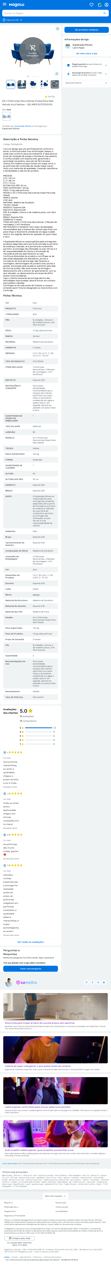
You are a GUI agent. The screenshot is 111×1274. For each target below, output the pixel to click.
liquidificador (19, 1184)
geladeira (41, 1178)
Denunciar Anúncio (73, 83)
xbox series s (75, 1180)
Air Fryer (14, 1178)
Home (6, 1257)
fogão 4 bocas (70, 1184)
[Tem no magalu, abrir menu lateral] (4, 4)
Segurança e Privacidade (14, 1216)
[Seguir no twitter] (86, 982)
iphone (67, 1178)
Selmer (36, 595)
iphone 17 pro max (16, 1180)
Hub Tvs (85, 1175)
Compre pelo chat (21, 1238)
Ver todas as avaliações (30, 942)
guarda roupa (37, 1184)
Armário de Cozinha (86, 1184)
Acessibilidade (62, 1211)
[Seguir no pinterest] (104, 982)
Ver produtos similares (86, 30)
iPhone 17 (18, 1175)
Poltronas (37, 1257)
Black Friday (7, 1175)
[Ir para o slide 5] (37, 76)
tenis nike (91, 1182)
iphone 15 (95, 1175)
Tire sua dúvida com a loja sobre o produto (24, 963)
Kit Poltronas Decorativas (60, 1164)
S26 (35, 1175)
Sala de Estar (25, 1257)
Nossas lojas (61, 1203)
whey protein (86, 1178)
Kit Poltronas (78, 1164)
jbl (70, 1182)
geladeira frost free (53, 1184)
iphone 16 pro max (27, 1178)
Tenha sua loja (62, 1207)
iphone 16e (63, 1180)
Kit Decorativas (92, 1164)
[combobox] (55, 13)
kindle (4, 1180)
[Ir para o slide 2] (30, 76)
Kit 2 (46, 1164)
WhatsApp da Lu (11, 1207)
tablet (44, 1182)
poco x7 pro (51, 1178)
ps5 (7, 1178)
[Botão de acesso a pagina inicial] (47, 4)
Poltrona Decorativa (52, 1257)
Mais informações (53, 1196)
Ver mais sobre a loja (86, 53)
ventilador (94, 1180)
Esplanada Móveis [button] (23, 126)
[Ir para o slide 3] (32, 76)
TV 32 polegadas (20, 1186)
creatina (75, 1178)
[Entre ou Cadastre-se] (106, 4)
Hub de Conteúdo (45, 1175)
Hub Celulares (61, 1175)
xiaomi (86, 1180)
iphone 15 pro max (34, 1180)
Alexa (99, 1184)
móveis (15, 1257)
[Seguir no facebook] (92, 982)
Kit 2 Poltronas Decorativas (30, 1164)
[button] (104, 13)
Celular (14, 1182)
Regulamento (10, 1211)
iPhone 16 (28, 1175)
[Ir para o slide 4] (35, 76)
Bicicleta (52, 1182)
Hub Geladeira (75, 1175)
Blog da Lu (8, 1203)
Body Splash (63, 1182)
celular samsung (50, 1180)
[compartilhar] (56, 73)
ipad (28, 1184)
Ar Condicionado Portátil (29, 1182)
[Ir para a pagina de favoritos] (91, 4)
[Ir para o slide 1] (27, 76)
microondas (99, 1178)
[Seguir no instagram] (98, 982)
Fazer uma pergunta (30, 969)
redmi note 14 (79, 1182)
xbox (60, 1178)
